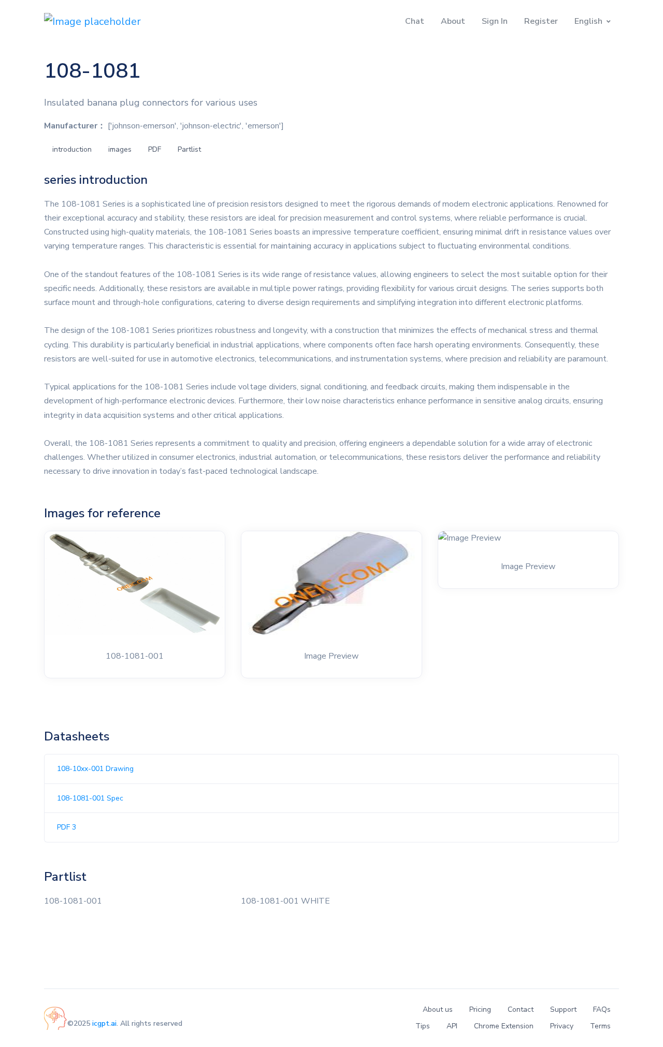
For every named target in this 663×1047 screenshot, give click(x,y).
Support (563, 1009)
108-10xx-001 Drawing (95, 769)
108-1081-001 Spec (90, 798)
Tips (422, 1026)
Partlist (189, 149)
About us (438, 1009)
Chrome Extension (504, 1026)
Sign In (495, 21)
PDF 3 (66, 827)
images (120, 149)
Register (541, 21)
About (453, 21)
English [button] (588, 21)
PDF (154, 149)
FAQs (602, 1009)
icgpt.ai (104, 1023)
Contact (521, 1009)
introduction (72, 149)
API (451, 1026)
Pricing (480, 1009)
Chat (414, 21)
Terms (600, 1026)
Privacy (561, 1026)
